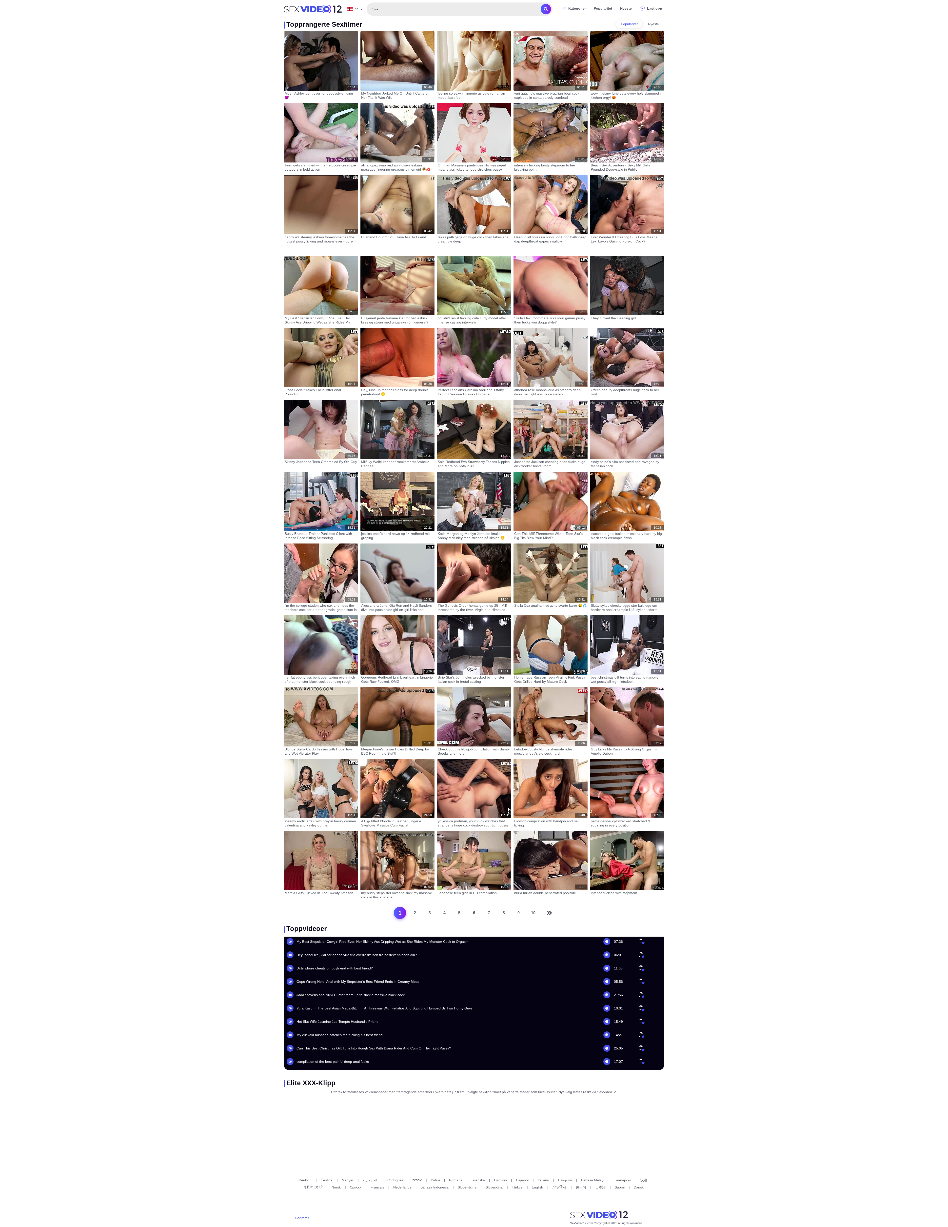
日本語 (600, 1187)
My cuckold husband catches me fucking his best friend (339, 1035)
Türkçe (517, 1187)
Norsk (336, 1187)
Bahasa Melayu (593, 1180)
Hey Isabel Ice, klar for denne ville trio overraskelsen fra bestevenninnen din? (356, 955)
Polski (435, 1180)
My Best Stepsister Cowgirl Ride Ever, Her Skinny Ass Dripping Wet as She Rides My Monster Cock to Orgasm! (383, 942)
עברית (417, 1180)
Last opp (654, 8)
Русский (500, 1180)
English (537, 1187)
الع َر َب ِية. (370, 1180)
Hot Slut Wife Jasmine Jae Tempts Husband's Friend (337, 1022)
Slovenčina (494, 1187)
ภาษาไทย (559, 1187)
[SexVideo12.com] (313, 9)
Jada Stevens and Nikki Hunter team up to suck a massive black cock (350, 995)
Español (522, 1180)
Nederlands (402, 1187)
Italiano (543, 1180)
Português (395, 1180)
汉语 (643, 1180)
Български (622, 1180)
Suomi (620, 1187)
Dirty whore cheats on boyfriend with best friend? (334, 968)
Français (377, 1187)
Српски (355, 1187)
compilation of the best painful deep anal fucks (332, 1062)
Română (455, 1180)
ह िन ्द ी (313, 1187)
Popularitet (603, 8)
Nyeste (626, 8)
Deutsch (305, 1180)
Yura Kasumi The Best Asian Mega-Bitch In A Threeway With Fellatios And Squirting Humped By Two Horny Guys (384, 1008)
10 (533, 913)
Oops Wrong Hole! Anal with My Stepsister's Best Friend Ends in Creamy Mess (357, 982)
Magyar (348, 1180)
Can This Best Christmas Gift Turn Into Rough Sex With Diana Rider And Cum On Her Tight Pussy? (373, 1048)
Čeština (327, 1180)
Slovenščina (467, 1187)
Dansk (639, 1187)
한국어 (581, 1187)
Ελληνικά (565, 1180)
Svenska (478, 1180)
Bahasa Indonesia (434, 1187)
